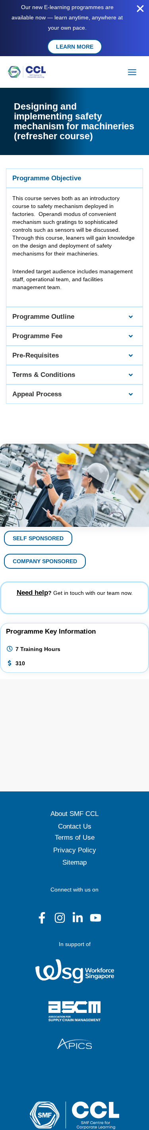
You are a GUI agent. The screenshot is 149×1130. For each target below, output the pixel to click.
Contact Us (74, 826)
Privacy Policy (74, 850)
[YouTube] (95, 918)
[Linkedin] (77, 918)
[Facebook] (42, 918)
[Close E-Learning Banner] (140, 8)
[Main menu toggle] (132, 72)
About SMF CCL (74, 814)
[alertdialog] (74, 28)
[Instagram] (60, 918)
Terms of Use (75, 837)
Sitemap (74, 862)
